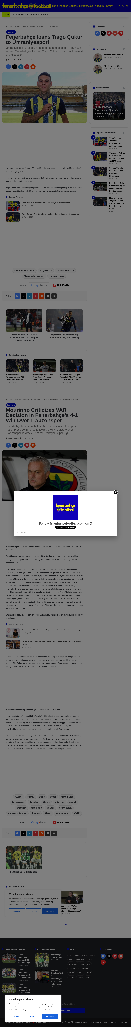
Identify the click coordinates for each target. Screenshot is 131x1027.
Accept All (50, 1016)
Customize (17, 1016)
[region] (33, 1008)
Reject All (33, 1016)
